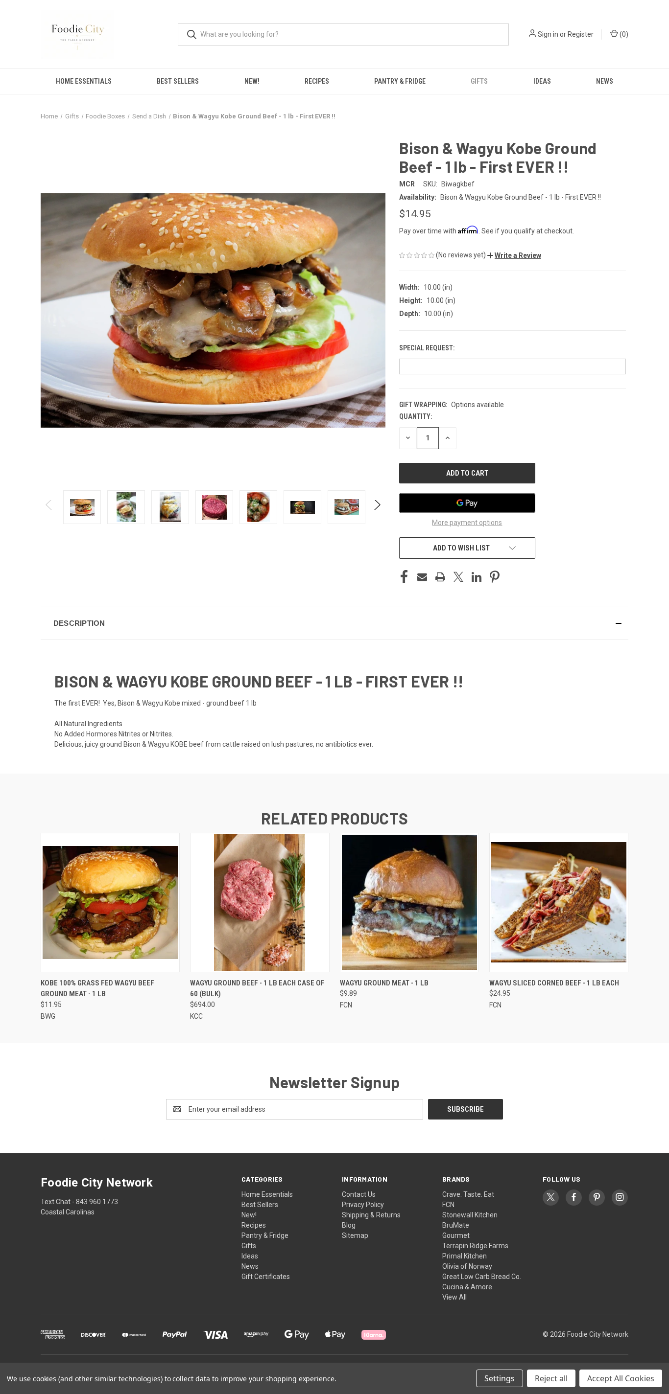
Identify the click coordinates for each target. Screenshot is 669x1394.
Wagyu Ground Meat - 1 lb (384, 983)
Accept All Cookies (620, 1378)
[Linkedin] (476, 577)
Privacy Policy (363, 1205)
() (623, 34)
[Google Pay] (467, 503)
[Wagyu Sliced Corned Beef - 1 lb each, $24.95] (558, 902)
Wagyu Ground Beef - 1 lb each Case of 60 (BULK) (257, 989)
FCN (448, 1205)
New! (252, 81)
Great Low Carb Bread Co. (481, 1276)
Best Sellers (178, 81)
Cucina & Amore (467, 1287)
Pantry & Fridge (400, 81)
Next (376, 507)
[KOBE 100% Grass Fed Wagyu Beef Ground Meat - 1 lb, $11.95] (110, 902)
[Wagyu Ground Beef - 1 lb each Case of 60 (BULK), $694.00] (259, 902)
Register (581, 34)
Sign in (548, 34)
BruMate (455, 1225)
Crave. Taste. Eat (468, 1194)
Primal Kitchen (464, 1256)
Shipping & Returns (371, 1215)
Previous (49, 507)
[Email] (422, 577)
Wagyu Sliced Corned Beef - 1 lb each (554, 983)
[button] (514, 255)
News (604, 81)
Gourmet (456, 1235)
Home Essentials (84, 81)
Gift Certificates (265, 1276)
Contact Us (359, 1194)
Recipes (317, 81)
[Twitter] (458, 577)
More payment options (467, 522)
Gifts (479, 81)
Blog (349, 1225)
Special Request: (427, 348)
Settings (499, 1378)
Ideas (542, 81)
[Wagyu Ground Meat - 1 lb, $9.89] (409, 902)
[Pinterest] (495, 577)
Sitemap (355, 1235)
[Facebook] (404, 577)
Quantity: (415, 416)
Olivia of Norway (467, 1266)
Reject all (551, 1378)
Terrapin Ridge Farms (475, 1246)
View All (454, 1297)
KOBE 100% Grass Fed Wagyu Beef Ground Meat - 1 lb (97, 989)
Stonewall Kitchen (470, 1215)
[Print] (440, 577)
